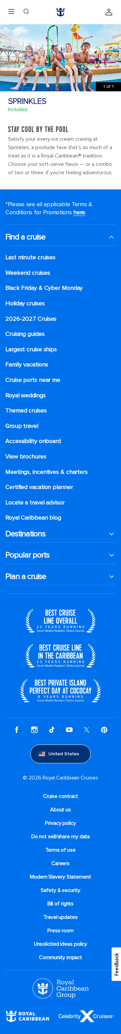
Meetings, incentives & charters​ (46, 472)
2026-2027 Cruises (30, 318)
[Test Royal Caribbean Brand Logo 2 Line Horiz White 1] (27, 1016)
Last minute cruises (30, 257)
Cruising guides (25, 334)
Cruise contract (60, 796)
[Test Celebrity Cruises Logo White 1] (86, 1016)
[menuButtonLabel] (11, 12)
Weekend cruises (27, 272)
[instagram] (34, 729)
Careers (60, 863)
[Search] (26, 12)
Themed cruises (26, 410)
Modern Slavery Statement (60, 876)
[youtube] (69, 729)
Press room (60, 930)
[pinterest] (104, 729)
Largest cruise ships (31, 349)
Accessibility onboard (33, 441)
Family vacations (26, 364)
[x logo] (86, 729)
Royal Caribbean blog (33, 517)
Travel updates (60, 917)
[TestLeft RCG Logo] (61, 988)
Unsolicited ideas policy (60, 944)
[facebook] (16, 729)
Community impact (60, 957)
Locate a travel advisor (35, 502)
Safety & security (60, 890)
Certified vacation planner (39, 487)
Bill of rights (60, 903)
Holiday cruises (25, 303)
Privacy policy (60, 823)
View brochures (25, 456)
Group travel (21, 426)
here (79, 212)
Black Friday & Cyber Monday (44, 287)
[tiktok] (51, 729)
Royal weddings (25, 395)
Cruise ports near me (32, 380)
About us (60, 809)
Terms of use (60, 850)
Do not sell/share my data (60, 836)
